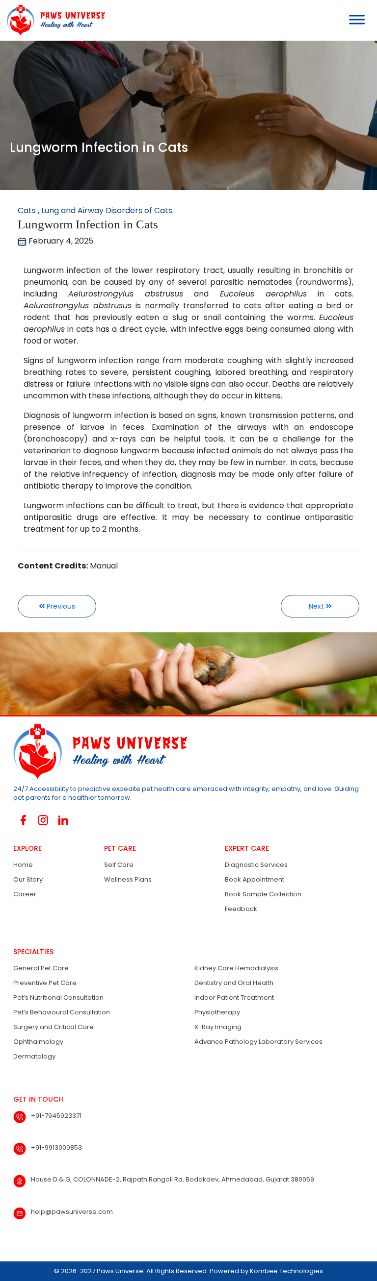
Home (23, 864)
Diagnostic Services (256, 864)
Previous (60, 606)
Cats (27, 210)
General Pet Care (41, 968)
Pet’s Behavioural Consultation (61, 1012)
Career (24, 894)
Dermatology (34, 1056)
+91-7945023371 (56, 1115)
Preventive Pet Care (45, 982)
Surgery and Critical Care (53, 1027)
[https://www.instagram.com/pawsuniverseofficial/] (43, 820)
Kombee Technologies (286, 1271)
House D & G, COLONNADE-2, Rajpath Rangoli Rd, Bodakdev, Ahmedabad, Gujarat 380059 (172, 1179)
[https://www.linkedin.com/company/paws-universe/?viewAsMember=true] (63, 820)
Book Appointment (254, 879)
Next (317, 606)
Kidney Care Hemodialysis (236, 968)
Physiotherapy (217, 1012)
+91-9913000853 (56, 1147)
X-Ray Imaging (218, 1027)
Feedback (241, 908)
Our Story (28, 879)
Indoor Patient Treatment (234, 997)
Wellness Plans (128, 879)
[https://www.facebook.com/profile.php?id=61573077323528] (23, 820)
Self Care (119, 864)
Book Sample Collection (263, 894)
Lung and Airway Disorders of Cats (106, 210)
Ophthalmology (38, 1041)
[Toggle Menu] (357, 19)
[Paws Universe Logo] (52, 19)
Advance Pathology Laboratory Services (258, 1041)
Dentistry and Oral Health (233, 982)
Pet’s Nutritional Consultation (58, 997)
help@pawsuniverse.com (72, 1211)
